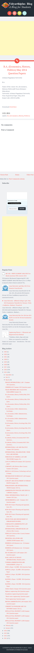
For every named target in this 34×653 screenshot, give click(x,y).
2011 (5, 638)
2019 (5, 362)
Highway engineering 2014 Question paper (17, 591)
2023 (5, 352)
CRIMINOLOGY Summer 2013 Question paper (18, 387)
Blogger (25, 650)
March (7, 380)
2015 (5, 372)
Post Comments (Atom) (17, 179)
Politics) (27, 116)
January (8, 628)
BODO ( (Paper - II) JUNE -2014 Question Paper (18, 567)
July (7, 377)
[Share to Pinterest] (9, 113)
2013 (5, 633)
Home (17, 175)
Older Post (30, 175)
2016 (5, 369)
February (8, 625)
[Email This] (3, 113)
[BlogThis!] (4, 113)
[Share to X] (6, 113)
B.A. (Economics (12, 116)
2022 (5, 354)
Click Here (13, 107)
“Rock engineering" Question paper (15, 599)
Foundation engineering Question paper (16, 594)
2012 (5, 635)
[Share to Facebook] (7, 113)
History (21, 116)
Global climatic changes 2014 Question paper (18, 589)
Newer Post (4, 175)
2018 (5, 364)
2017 (5, 367)
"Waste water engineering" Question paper (17, 596)
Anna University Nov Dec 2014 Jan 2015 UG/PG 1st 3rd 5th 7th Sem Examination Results (20, 318)
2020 (5, 359)
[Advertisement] (17, 38)
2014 (5, 630)
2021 (5, 357)
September (9, 375)
